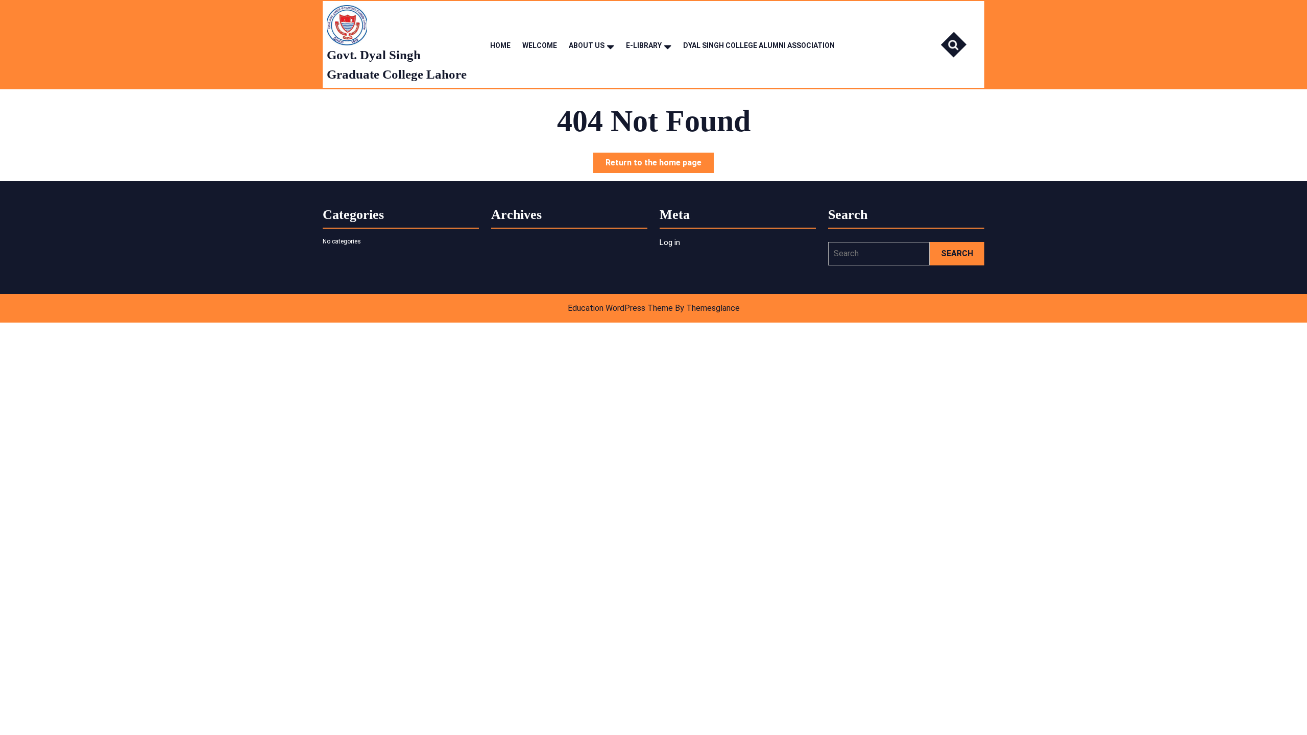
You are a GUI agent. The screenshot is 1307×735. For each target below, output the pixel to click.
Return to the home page (660, 165)
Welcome (539, 45)
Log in (670, 242)
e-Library (644, 45)
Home (500, 45)
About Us (586, 45)
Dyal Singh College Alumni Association (759, 45)
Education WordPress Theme (620, 308)
